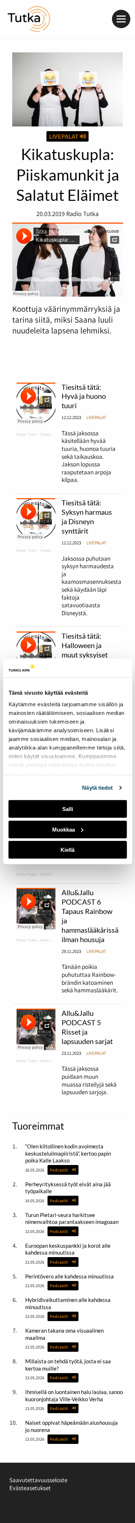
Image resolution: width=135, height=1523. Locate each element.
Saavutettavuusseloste (38, 1480)
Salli (67, 809)
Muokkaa (63, 830)
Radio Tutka (27, 434)
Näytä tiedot (97, 788)
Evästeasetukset (30, 1488)
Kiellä (67, 850)
